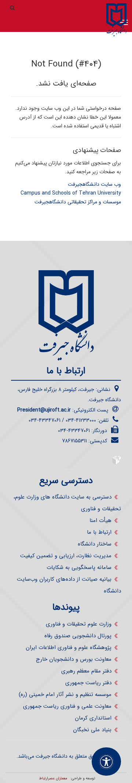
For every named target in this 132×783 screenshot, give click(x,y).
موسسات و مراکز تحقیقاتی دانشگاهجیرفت (77, 202)
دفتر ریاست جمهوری (88, 682)
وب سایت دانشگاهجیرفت (94, 184)
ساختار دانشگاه (94, 544)
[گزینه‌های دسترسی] (106, 761)
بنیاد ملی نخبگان (92, 729)
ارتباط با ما (99, 532)
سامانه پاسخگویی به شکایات (79, 567)
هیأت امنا (100, 520)
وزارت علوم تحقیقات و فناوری (78, 624)
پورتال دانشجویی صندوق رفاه (77, 635)
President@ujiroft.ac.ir (44, 410)
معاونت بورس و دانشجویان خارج (73, 659)
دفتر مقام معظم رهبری (86, 671)
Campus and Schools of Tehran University (71, 193)
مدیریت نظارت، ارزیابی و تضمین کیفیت (65, 555)
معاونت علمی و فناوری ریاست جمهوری (67, 706)
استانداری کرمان (93, 718)
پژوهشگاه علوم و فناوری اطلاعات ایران (68, 647)
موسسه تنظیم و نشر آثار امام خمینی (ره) (65, 694)
